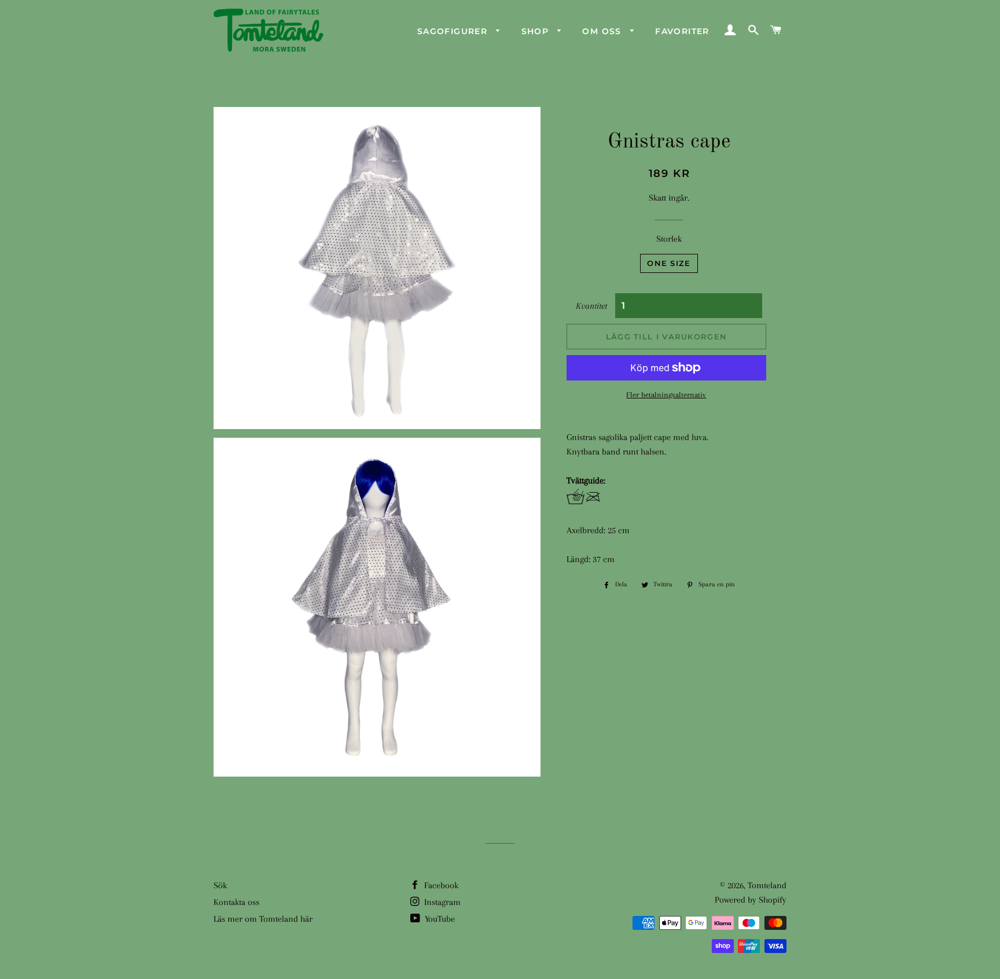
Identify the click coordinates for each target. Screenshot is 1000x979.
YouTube (438, 919)
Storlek (669, 239)
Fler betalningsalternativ (666, 394)
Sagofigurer (454, 31)
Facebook (440, 885)
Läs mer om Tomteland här (263, 919)
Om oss (603, 31)
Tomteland (767, 885)
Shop (536, 31)
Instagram (441, 902)
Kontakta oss (236, 902)
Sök (220, 885)
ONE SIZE (668, 263)
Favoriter (682, 31)
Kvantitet (591, 306)
